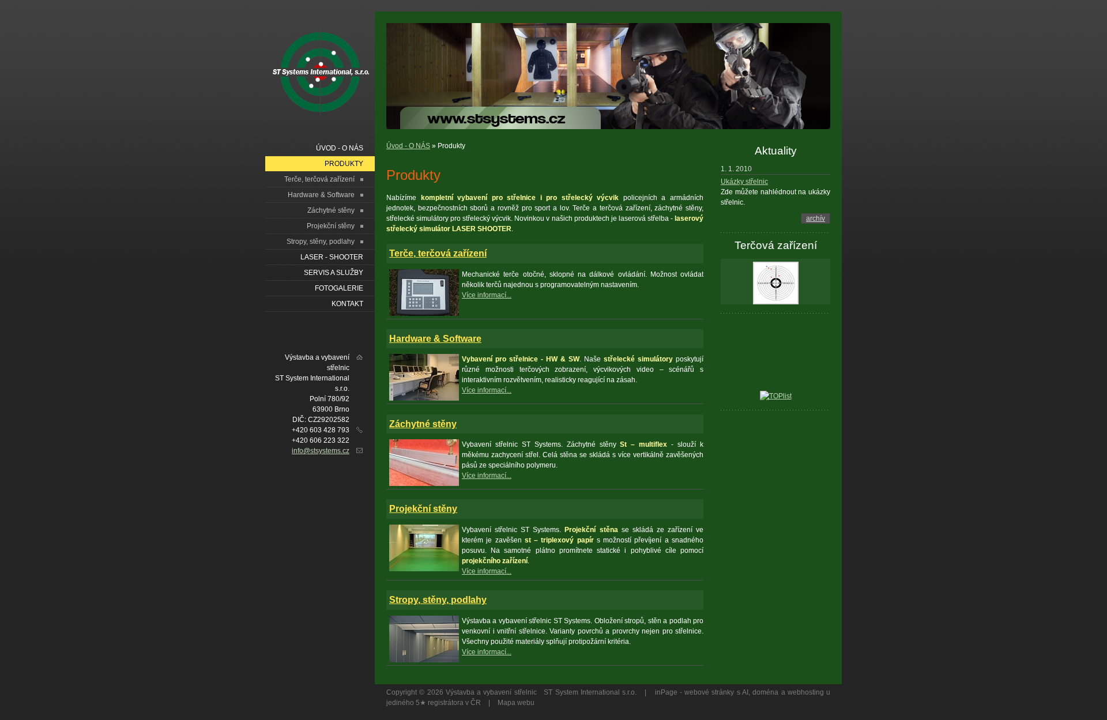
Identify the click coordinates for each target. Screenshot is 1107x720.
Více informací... (486, 295)
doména (765, 692)
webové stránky (709, 692)
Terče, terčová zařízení (438, 253)
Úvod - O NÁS (408, 146)
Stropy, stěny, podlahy (438, 600)
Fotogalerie (339, 288)
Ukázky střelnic (744, 182)
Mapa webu (516, 703)
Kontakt (347, 304)
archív (815, 218)
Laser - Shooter (331, 257)
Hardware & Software (435, 339)
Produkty (344, 164)
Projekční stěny (423, 509)
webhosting (806, 692)
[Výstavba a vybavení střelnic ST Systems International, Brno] (332, 74)
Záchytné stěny (423, 424)
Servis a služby (333, 273)
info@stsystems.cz (320, 451)
